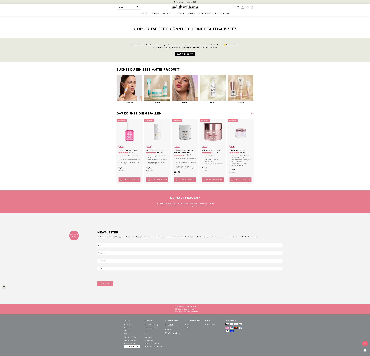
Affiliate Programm (130, 337)
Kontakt (187, 203)
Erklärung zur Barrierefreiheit (154, 346)
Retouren (127, 328)
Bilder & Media (210, 325)
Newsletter (128, 325)
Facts (187, 328)
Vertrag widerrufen (132, 346)
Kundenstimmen (129, 343)
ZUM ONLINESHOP (185, 54)
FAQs (174, 203)
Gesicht (144, 13)
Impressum (148, 337)
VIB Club (180, 13)
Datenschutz (149, 340)
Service (191, 13)
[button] (365, 350)
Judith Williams (222, 13)
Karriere (187, 325)
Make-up (155, 13)
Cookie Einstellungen (152, 343)
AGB (146, 334)
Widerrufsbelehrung (151, 328)
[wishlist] (247, 7)
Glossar (126, 331)
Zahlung (147, 331)
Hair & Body (168, 13)
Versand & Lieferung (151, 325)
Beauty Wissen (205, 13)
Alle (252, 113)
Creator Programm (130, 340)
